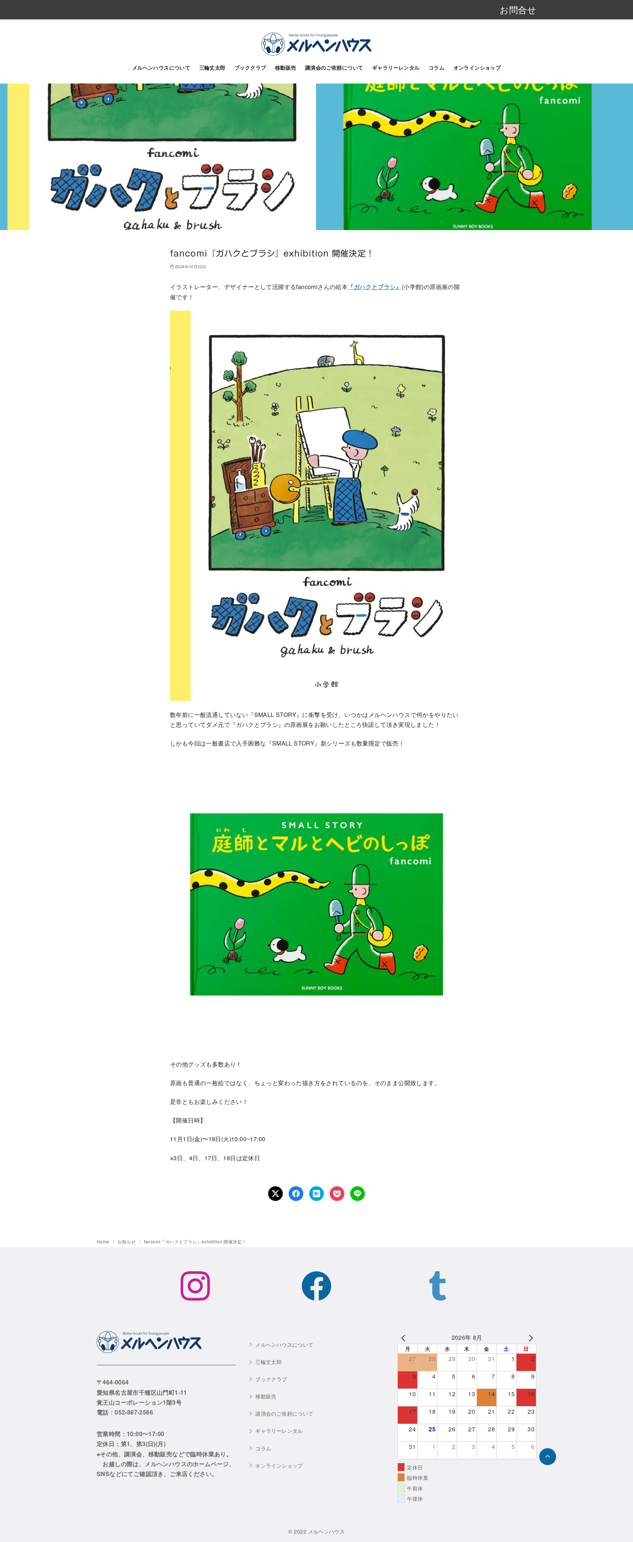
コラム (436, 67)
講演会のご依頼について (334, 67)
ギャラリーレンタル (396, 67)
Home (104, 1241)
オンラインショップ (477, 67)
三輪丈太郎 (212, 67)
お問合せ (518, 9)
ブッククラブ (250, 67)
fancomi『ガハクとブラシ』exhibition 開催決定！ (195, 1241)
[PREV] (404, 1337)
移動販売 (285, 67)
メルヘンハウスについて (161, 67)
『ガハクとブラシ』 (375, 286)
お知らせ (127, 1241)
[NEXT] (529, 1337)
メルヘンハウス (326, 1531)
